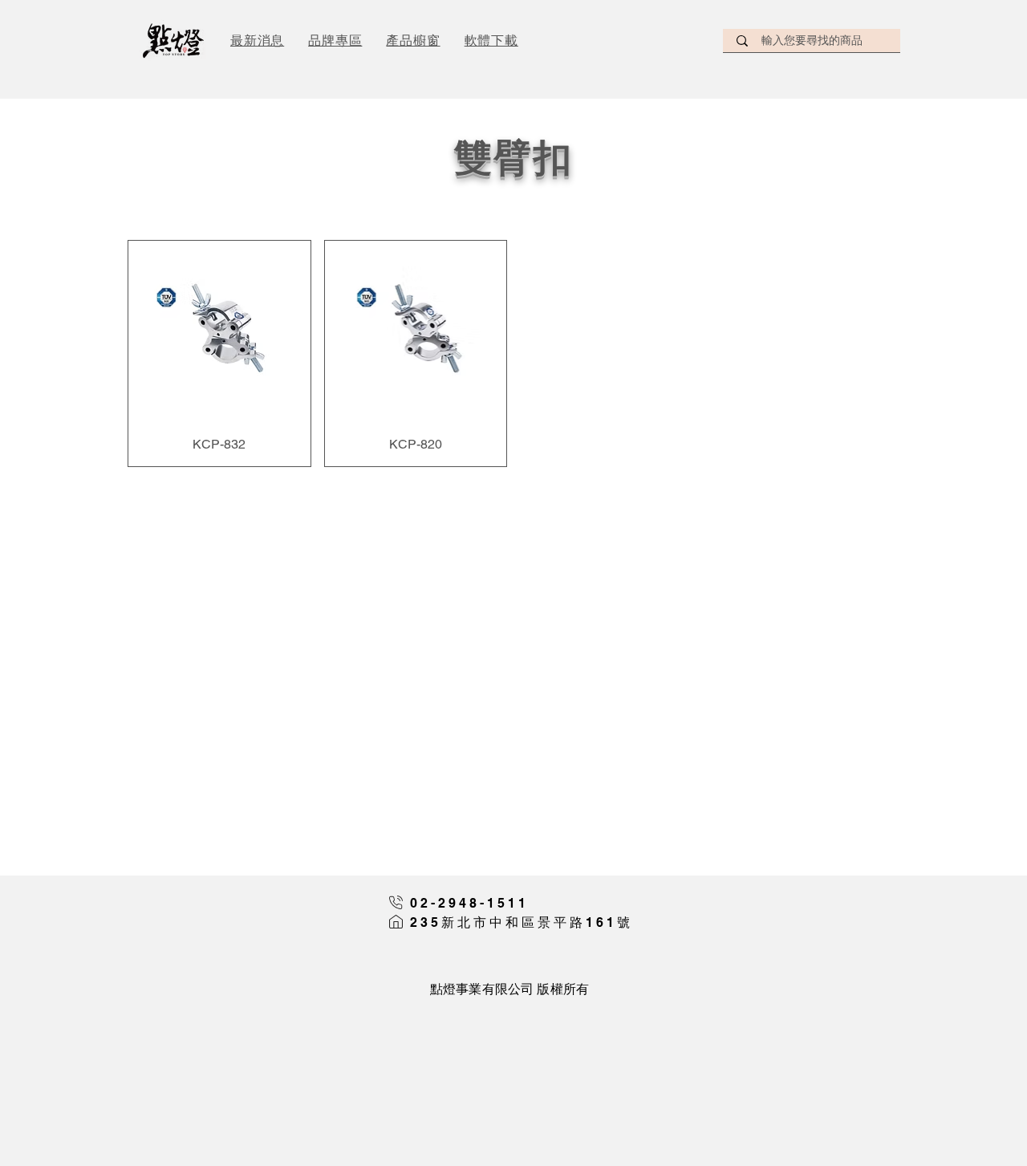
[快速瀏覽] (219, 332)
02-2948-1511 (469, 903)
